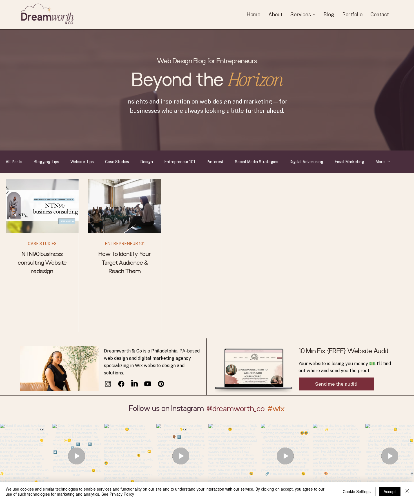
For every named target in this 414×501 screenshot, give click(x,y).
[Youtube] (148, 384)
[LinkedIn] (134, 384)
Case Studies (117, 161)
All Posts (14, 161)
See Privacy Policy (117, 494)
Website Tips (82, 161)
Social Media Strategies (256, 161)
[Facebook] (121, 384)
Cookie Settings (357, 491)
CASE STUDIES (42, 243)
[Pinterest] (161, 384)
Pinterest (215, 161)
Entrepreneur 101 (179, 161)
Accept (390, 491)
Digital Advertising (306, 161)
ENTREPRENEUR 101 (125, 243)
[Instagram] (108, 384)
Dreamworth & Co (123, 351)
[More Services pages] (314, 14)
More (380, 161)
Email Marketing (349, 161)
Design (146, 161)
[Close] (407, 491)
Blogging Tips (46, 161)
